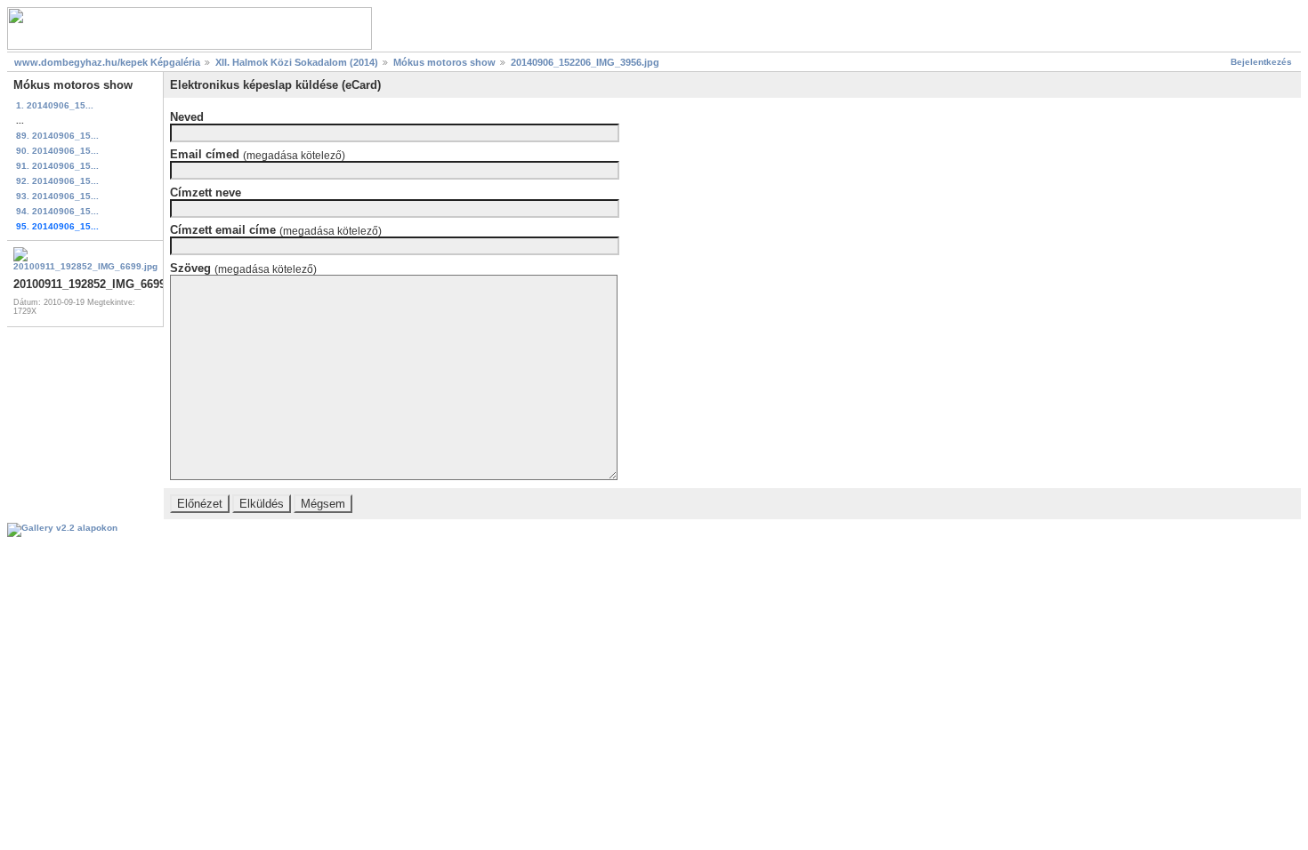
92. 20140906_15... (57, 181)
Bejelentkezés (1261, 62)
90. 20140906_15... (57, 151)
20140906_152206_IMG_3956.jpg (585, 62)
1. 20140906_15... (54, 105)
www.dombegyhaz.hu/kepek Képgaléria (107, 62)
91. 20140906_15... (57, 166)
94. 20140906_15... (57, 211)
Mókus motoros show (444, 62)
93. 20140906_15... (57, 196)
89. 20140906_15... (57, 135)
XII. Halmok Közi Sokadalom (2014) (296, 62)
